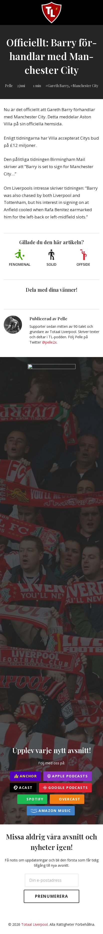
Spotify (34, 799)
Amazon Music (54, 810)
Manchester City (85, 85)
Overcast (69, 799)
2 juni (21, 85)
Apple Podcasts (69, 776)
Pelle (9, 85)
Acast (25, 787)
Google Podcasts (67, 787)
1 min (37, 85)
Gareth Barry (58, 85)
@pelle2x (49, 342)
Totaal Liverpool (34, 924)
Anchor (27, 776)
